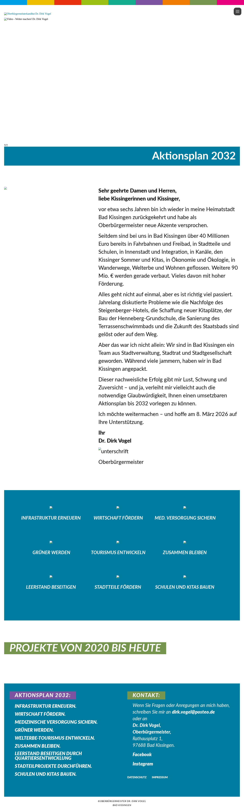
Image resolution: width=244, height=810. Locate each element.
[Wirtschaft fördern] (118, 507)
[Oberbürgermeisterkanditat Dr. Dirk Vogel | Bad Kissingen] (27, 13)
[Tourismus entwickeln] (118, 542)
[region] (122, 82)
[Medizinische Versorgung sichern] (184, 507)
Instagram (143, 764)
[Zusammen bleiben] (184, 542)
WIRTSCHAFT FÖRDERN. (40, 714)
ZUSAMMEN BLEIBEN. (38, 746)
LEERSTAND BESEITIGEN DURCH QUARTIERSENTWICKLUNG (48, 756)
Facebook (142, 754)
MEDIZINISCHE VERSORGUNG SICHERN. (56, 722)
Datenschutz (137, 777)
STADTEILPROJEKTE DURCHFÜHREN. (53, 766)
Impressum (160, 777)
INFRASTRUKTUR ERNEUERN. (45, 706)
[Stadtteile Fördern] (118, 576)
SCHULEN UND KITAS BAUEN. (46, 774)
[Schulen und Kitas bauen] (184, 576)
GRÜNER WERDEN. (34, 730)
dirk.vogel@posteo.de (193, 712)
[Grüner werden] (51, 542)
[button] (122, 145)
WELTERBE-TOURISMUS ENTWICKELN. (55, 738)
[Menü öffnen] (237, 11)
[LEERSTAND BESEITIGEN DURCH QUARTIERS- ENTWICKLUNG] (51, 576)
